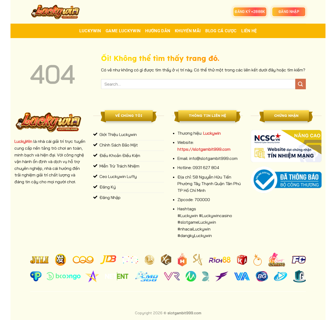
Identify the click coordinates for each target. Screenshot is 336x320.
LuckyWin (23, 141)
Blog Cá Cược (221, 30)
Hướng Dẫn (157, 30)
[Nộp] (300, 84)
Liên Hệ (249, 30)
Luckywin (90, 30)
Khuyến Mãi (188, 30)
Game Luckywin (123, 30)
